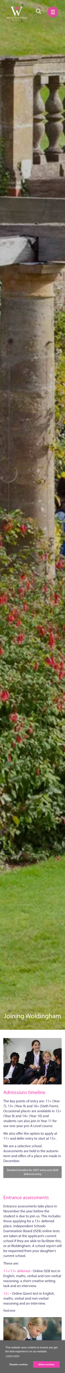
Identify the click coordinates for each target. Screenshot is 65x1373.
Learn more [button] (12, 1355)
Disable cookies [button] (19, 1364)
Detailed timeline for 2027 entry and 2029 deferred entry (32, 1172)
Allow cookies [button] (46, 1364)
